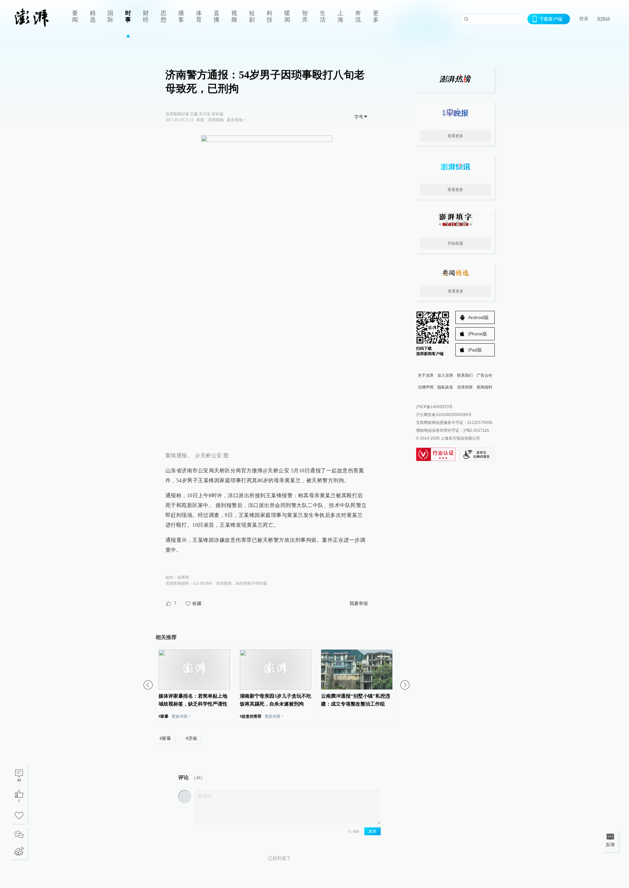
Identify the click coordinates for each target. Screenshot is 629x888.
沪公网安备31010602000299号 (444, 414)
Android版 (478, 317)
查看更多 (455, 136)
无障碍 (603, 19)
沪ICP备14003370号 (434, 407)
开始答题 (455, 243)
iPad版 (475, 349)
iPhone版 (477, 333)
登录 (583, 18)
